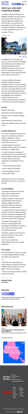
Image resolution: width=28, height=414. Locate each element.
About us (13, 375)
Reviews (3, 328)
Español (24, 1)
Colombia (4, 282)
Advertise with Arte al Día (18, 381)
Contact (13, 378)
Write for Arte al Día (16, 379)
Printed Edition (15, 376)
